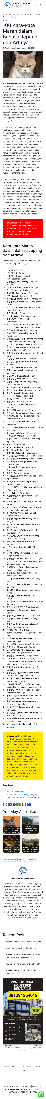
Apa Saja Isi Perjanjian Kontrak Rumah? (23, 964)
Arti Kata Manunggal (16, 791)
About (38, 1066)
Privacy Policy (11, 1066)
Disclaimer (26, 1066)
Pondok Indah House (12, 48)
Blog (5, 21)
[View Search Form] (41, 5)
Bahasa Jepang (10, 860)
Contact (23, 1070)
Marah (32, 860)
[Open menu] (36, 5)
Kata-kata (22, 860)
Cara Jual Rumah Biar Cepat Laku (21, 948)
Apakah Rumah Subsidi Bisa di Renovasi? (24, 941)
